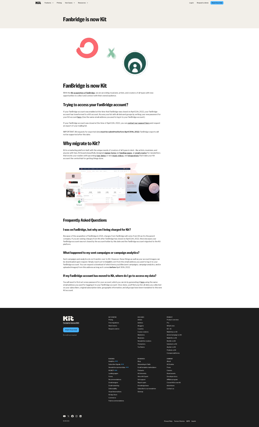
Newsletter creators (144, 341)
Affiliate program (172, 379)
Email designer (113, 382)
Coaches (141, 329)
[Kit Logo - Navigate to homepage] (38, 3)
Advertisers (171, 385)
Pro (168, 323)
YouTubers (141, 347)
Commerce (112, 398)
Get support (141, 379)
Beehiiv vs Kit (171, 341)
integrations (133, 156)
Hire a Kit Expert (143, 376)
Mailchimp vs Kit (172, 332)
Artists (140, 320)
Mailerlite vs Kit (172, 338)
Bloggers (141, 326)
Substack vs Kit (172, 344)
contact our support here (139, 123)
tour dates (101, 156)
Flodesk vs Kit (171, 350)
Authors (140, 323)
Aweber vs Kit (171, 347)
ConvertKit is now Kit (174, 382)
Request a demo (113, 329)
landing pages (126, 153)
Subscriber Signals (114, 364)
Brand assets (171, 373)
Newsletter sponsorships (116, 367)
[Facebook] (72, 417)
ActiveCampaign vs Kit (174, 335)
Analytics (111, 361)
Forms (110, 376)
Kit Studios (170, 364)
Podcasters (141, 344)
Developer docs (172, 376)
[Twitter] (68, 417)
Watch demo (112, 326)
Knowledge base (143, 385)
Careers (169, 370)
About (169, 361)
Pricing (110, 320)
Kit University (142, 373)
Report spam (142, 382)
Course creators (143, 332)
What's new (170, 326)
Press (169, 367)
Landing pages (113, 373)
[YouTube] (64, 417)
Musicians (141, 338)
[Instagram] (76, 417)
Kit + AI (169, 329)
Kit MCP (111, 370)
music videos (118, 156)
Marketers (141, 335)
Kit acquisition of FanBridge (83, 93)
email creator (141, 153)
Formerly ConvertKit (71, 323)
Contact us (170, 388)
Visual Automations (114, 391)
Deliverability (112, 388)
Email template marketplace (147, 367)
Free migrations (113, 323)
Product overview (172, 320)
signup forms (110, 153)
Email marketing (113, 385)
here (79, 117)
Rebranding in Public (144, 364)
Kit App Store (112, 395)
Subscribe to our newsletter (147, 388)
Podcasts (141, 370)
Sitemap (140, 391)
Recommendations (114, 379)
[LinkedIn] (80, 417)
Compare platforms (173, 353)
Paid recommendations (116, 401)
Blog (139, 361)
